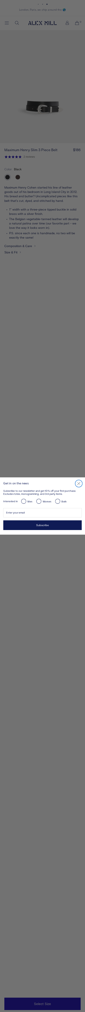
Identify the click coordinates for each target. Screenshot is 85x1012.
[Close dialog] (78, 483)
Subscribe (42, 525)
